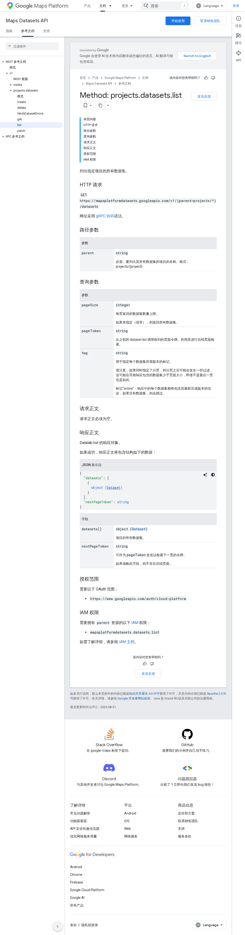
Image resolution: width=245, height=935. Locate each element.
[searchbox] (32, 46)
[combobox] (165, 5)
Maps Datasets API (27, 21)
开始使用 (178, 21)
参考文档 (27, 31)
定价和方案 (186, 813)
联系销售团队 (210, 21)
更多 (125, 6)
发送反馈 (204, 96)
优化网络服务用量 (83, 836)
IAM (134, 622)
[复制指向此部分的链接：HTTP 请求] (107, 185)
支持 (46, 31)
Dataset (113, 487)
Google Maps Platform (120, 78)
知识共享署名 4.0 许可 (144, 693)
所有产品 (77, 905)
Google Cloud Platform (87, 890)
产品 (87, 6)
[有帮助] (206, 77)
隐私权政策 (89, 925)
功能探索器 (78, 821)
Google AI (77, 898)
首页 (83, 78)
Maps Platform (51, 6)
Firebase (76, 882)
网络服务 (131, 836)
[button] (31, 62)
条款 (73, 925)
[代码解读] (205, 475)
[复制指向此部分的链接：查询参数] (103, 282)
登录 (236, 6)
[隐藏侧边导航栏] (57, 926)
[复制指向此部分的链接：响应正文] (103, 433)
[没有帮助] (213, 77)
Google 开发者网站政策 (133, 698)
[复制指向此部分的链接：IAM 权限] (104, 613)
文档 (102, 6)
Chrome (76, 875)
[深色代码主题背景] (213, 475)
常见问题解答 (80, 813)
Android (130, 813)
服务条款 (184, 836)
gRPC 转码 (105, 216)
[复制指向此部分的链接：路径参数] (103, 230)
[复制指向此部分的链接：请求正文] (103, 409)
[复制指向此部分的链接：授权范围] (103, 579)
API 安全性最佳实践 (85, 829)
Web (127, 829)
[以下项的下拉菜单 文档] (111, 6)
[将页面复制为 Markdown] (100, 105)
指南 (9, 31)
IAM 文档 (126, 642)
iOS (126, 821)
